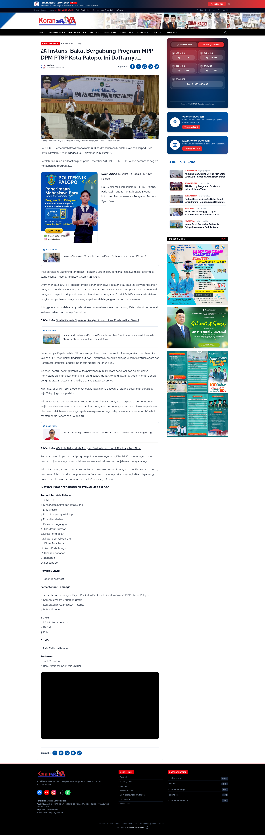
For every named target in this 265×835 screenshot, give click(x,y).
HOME (42, 32)
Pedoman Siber (224, 10)
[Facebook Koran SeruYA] (39, 792)
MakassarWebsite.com (136, 827)
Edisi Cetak (201, 10)
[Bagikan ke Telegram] (150, 66)
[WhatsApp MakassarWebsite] (147, 827)
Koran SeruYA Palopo (176, 789)
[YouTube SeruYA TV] (46, 792)
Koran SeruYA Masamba (178, 800)
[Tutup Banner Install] (229, 4)
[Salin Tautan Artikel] (156, 66)
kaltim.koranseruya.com (195, 140)
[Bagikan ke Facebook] (132, 66)
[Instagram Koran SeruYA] (53, 792)
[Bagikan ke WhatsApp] (144, 66)
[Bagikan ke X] (138, 66)
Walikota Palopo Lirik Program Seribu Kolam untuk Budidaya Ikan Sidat (98, 448)
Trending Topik (174, 795)
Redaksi (212, 10)
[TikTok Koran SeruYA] (60, 792)
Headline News (50, 44)
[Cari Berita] (225, 32)
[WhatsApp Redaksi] (68, 792)
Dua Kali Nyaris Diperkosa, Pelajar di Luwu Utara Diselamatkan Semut (97, 320)
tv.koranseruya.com (193, 116)
